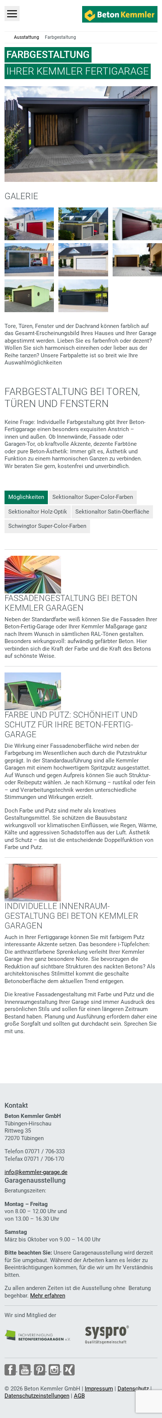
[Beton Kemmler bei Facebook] (11, 1369)
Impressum (99, 1388)
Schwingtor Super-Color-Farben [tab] (47, 526)
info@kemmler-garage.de (36, 1172)
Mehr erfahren (47, 1295)
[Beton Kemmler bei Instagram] (54, 1369)
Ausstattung (26, 37)
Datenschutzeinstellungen (37, 1395)
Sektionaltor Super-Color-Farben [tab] (92, 497)
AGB (79, 1395)
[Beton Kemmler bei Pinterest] (39, 1369)
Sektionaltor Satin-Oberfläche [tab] (112, 511)
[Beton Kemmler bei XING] (68, 1369)
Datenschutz (133, 1388)
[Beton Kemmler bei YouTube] (24, 1369)
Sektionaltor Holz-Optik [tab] (37, 511)
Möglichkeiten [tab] (26, 497)
